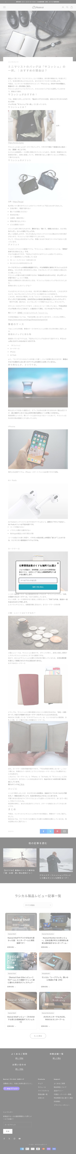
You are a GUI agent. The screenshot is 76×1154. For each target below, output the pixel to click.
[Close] (58, 563)
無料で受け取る (38, 587)
